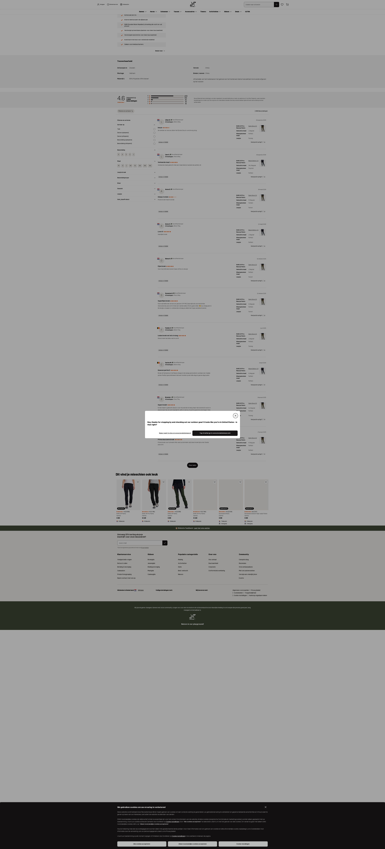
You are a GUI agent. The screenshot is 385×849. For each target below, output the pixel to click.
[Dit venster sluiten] (235, 416)
